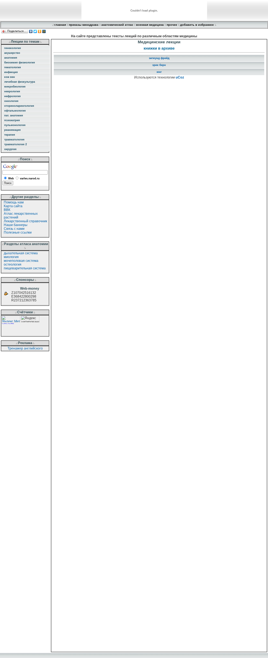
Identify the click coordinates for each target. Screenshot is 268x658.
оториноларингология (19, 105)
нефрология (12, 96)
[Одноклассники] (39, 31)
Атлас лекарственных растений (21, 215)
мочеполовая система (21, 260)
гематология (12, 67)
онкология (11, 101)
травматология (14, 139)
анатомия (10, 57)
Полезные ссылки (18, 232)
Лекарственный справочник (25, 221)
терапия (9, 134)
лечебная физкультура (19, 81)
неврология (12, 91)
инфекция (11, 72)
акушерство (12, 52)
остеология (12, 264)
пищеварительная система (25, 268)
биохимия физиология (19, 62)
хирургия (10, 149)
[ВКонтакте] (31, 31)
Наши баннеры (15, 225)
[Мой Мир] (44, 31)
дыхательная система (21, 253)
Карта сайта (13, 206)
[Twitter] (35, 31)
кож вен (9, 76)
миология (11, 257)
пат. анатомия (13, 115)
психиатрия (12, 120)
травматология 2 (15, 144)
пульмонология (15, 125)
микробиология (15, 86)
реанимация (12, 129)
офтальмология (15, 110)
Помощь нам (14, 202)
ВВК (7, 210)
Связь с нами (14, 228)
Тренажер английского (25, 348)
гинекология (12, 48)
